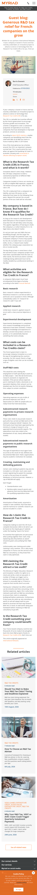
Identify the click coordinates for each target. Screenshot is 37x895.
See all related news (18, 847)
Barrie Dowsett (19, 81)
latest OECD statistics (19, 135)
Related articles (18, 652)
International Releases (10, 641)
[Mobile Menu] (33, 3)
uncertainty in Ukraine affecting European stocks (16, 154)
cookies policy (22, 882)
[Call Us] (28, 3)
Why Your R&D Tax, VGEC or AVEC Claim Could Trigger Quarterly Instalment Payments (18, 818)
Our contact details (9, 861)
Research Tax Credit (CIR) (11, 116)
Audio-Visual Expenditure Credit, (13, 805)
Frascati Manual (24, 283)
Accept (18, 889)
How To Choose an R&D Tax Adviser (18, 750)
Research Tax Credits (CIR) (12, 635)
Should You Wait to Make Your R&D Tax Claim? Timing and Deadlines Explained (18, 691)
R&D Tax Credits (11, 683)
